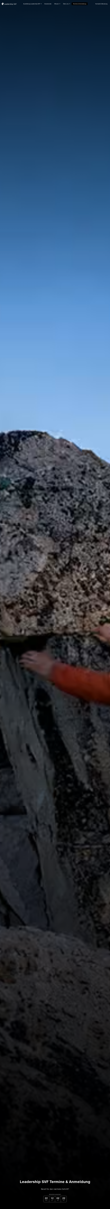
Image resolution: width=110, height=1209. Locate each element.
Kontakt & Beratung (101, 4)
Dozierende (47, 4)
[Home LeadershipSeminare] (9, 3)
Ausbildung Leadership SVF (32, 4)
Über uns (66, 4)
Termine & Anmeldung (79, 4)
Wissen (56, 4)
